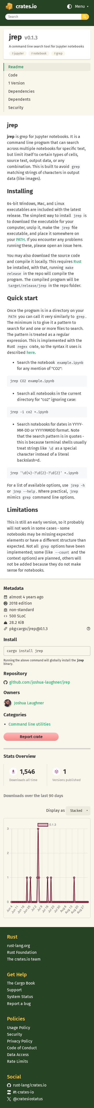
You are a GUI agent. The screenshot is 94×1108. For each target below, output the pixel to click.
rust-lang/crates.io (26, 1085)
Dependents (19, 99)
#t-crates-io (20, 1092)
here (31, 352)
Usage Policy (18, 1027)
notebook (38, 53)
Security (15, 107)
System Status (20, 996)
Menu (80, 6)
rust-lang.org (18, 945)
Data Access (18, 1054)
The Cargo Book (21, 983)
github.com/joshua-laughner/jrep (39, 682)
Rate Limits (17, 1061)
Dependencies (21, 91)
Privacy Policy (19, 1041)
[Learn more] (88, 629)
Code (13, 75)
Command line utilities (29, 724)
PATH (20, 239)
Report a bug (19, 1003)
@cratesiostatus (24, 1099)
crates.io (26, 6)
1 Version (16, 83)
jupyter (18, 53)
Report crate (31, 736)
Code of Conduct (22, 1048)
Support (14, 990)
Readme (16, 66)
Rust (77, 261)
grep (58, 53)
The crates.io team (24, 959)
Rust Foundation (22, 952)
